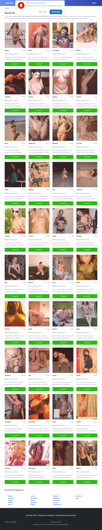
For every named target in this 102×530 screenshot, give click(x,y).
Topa (77, 498)
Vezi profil (15, 64)
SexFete (9, 3)
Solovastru (56, 500)
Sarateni (56, 496)
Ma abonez (56, 12)
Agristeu (11, 498)
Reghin (33, 504)
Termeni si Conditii (55, 522)
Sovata (55, 502)
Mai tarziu (42, 12)
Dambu (10, 502)
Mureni (33, 500)
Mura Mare (34, 498)
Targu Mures (57, 504)
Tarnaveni (78, 496)
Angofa (10, 500)
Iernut (10, 504)
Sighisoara (56, 498)
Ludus (33, 496)
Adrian (10, 496)
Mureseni (34, 502)
